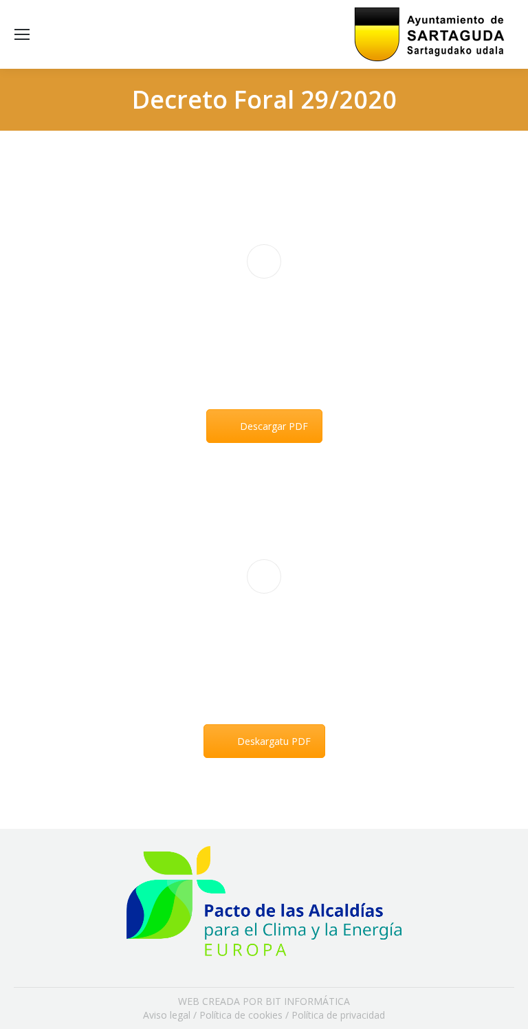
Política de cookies (241, 1014)
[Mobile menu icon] (22, 34)
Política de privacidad (338, 1014)
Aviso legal (166, 1014)
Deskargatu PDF (274, 741)
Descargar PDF (274, 426)
